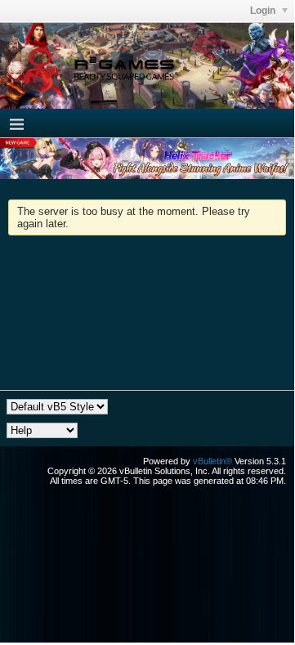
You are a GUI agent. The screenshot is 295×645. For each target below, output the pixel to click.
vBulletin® (212, 461)
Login (264, 10)
